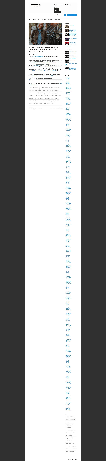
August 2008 (68, 344)
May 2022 (67, 140)
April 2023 (67, 126)
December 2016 (68, 220)
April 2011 (67, 304)
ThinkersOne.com (57, 19)
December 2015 (68, 235)
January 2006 (68, 382)
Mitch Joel (35, 54)
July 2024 (67, 108)
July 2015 (67, 241)
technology (37, 101)
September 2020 (68, 165)
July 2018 (67, 197)
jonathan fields (56, 93)
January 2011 (68, 308)
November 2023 (68, 118)
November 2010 (68, 310)
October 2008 (68, 341)
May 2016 (67, 229)
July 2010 (67, 315)
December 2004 (68, 398)
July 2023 (67, 123)
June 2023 (67, 124)
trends (37, 103)
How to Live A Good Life (40, 64)
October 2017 (68, 208)
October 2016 (68, 223)
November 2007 (68, 355)
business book (51, 87)
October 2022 (68, 134)
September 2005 (68, 387)
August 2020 (68, 166)
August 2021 (68, 151)
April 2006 (67, 378)
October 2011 (68, 297)
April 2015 (67, 245)
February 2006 (68, 381)
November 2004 (68, 399)
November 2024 (68, 103)
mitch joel (49, 98)
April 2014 (67, 260)
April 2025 (67, 97)
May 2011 (67, 303)
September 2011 (68, 298)
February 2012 (68, 292)
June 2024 (67, 109)
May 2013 (67, 273)
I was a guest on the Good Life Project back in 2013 (46, 62)
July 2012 (67, 286)
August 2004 (68, 403)
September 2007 (68, 357)
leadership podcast (51, 95)
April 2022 (67, 141)
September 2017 (68, 209)
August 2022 (68, 136)
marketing (73, 443)
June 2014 (67, 257)
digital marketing (73, 430)
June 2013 (67, 272)
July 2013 (67, 271)
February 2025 (68, 99)
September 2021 (68, 150)
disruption (73, 432)
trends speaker (40, 103)
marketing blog (31, 98)
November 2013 (68, 266)
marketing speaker (42, 98)
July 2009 (67, 330)
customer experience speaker (55, 90)
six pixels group (74, 448)
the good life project (48, 101)
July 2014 (67, 256)
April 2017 (67, 215)
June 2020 (67, 168)
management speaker (68, 440)
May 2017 (67, 214)
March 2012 (68, 291)
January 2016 (68, 234)
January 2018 (68, 204)
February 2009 (68, 336)
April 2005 (67, 393)
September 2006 (68, 372)
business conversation (56, 87)
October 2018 (68, 193)
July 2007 (67, 360)
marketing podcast (36, 98)
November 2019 (68, 177)
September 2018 (68, 194)
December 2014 (68, 250)
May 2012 (67, 288)
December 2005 (68, 383)
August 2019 (68, 181)
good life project (35, 93)
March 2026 (68, 83)
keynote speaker (38, 95)
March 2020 (68, 172)
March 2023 (68, 128)
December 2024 (68, 102)
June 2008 (67, 346)
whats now (52, 103)
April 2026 (67, 82)
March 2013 (68, 276)
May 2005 (67, 392)
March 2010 (68, 320)
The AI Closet (71, 25)
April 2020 (67, 171)
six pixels (70, 448)
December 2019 (68, 176)
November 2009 (68, 325)
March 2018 (68, 202)
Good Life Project (35, 62)
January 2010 (68, 323)
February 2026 (68, 84)
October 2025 (68, 89)
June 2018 (67, 198)
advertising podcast (35, 87)
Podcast (34, 19)
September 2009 (68, 328)
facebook (67, 435)
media (46, 98)
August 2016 (68, 225)
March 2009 (68, 335)
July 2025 (67, 93)
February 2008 (68, 351)
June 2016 (67, 228)
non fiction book (57, 98)
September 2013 (68, 268)
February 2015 (68, 247)
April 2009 (67, 334)
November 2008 (68, 340)
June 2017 (67, 213)
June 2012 (67, 287)
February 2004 (68, 407)
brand (39, 87)
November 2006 (68, 370)
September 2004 (68, 402)
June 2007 (67, 361)
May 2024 (67, 110)
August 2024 (68, 107)
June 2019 (67, 183)
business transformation (68, 422)
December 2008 (68, 339)
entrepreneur (30, 93)
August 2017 (68, 210)
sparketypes (30, 101)
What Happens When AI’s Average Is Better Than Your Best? (72, 30)
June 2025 (67, 94)
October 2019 (68, 178)
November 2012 (68, 281)
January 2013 (68, 278)
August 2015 (68, 240)
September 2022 (68, 135)
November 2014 (68, 251)
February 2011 (68, 307)
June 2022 (67, 139)
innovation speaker (51, 93)
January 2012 (68, 293)
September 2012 (68, 283)
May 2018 (67, 199)
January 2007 (68, 367)
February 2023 (68, 129)
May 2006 (67, 377)
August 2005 (68, 388)
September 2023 (68, 120)
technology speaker (42, 101)
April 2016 (67, 230)
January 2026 (68, 86)
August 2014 (68, 255)
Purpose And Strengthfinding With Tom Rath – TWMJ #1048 (73, 57)
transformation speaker (32, 103)
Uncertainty (47, 64)
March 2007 (68, 365)
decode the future (68, 430)
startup (34, 101)
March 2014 (68, 261)
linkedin (56, 95)
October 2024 (68, 104)
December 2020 (68, 161)
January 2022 (68, 145)
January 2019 (68, 189)
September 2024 (68, 105)
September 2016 (68, 224)
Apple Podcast (32, 75)
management (59, 95)
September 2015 (68, 239)
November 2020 (68, 162)
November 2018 (68, 192)
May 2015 (67, 244)
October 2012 (68, 282)
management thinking (68, 443)
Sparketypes (49, 66)
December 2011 (68, 294)
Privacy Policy (74, 459)
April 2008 (67, 349)
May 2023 (67, 125)
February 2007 (68, 366)
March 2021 (68, 157)
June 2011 (67, 302)
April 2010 (67, 319)
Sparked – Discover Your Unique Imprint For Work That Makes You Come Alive (44, 70)
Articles (39, 19)
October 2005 (68, 386)
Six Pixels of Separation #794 (55, 75)
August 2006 (68, 373)
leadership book (46, 95)
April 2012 (67, 289)
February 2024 (68, 114)
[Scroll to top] (104, 459)
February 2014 (68, 262)
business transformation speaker (33, 90)
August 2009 (68, 329)
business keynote (72, 419)
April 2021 (67, 156)
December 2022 (68, 131)
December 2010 (68, 309)
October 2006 (68, 371)
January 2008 (68, 352)
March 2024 (68, 113)
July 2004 (67, 404)
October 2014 (68, 252)
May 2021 (67, 155)
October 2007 (68, 356)
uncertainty (45, 103)
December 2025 (68, 87)
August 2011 (68, 299)
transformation (53, 101)
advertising (30, 87)
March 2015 (68, 246)
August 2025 (68, 92)
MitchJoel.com (50, 19)
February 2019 (68, 188)
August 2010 (68, 314)
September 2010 (68, 313)
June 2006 (67, 376)
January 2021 (68, 160)
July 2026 (67, 78)
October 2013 (68, 267)
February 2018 (68, 203)
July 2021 (67, 152)
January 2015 (68, 249)
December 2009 (68, 324)
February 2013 (68, 277)
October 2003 (68, 409)
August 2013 (68, 270)
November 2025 (68, 88)
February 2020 (68, 173)
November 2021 (68, 147)
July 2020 (67, 167)
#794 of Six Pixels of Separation (37, 56)
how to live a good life (41, 93)
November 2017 (68, 207)
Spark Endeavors (37, 65)
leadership (42, 95)
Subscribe (44, 19)
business (43, 87)
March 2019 (68, 187)
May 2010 (67, 318)
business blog (46, 87)
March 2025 (68, 98)
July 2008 (67, 345)
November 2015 (68, 236)
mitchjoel (52, 98)
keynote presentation (31, 95)
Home (30, 19)
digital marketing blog (68, 432)
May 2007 (67, 362)
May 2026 (67, 81)
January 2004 (68, 408)
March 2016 (68, 231)
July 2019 (67, 182)
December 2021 (68, 146)
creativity (39, 90)
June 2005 (67, 391)
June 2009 (67, 331)
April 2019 (67, 186)
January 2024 (68, 115)
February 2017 (68, 218)
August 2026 (68, 77)
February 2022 (68, 144)
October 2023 (68, 119)
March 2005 (68, 394)
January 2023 (68, 130)
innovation (46, 93)
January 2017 (68, 219)
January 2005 (68, 397)
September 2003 (68, 410)
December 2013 (68, 265)
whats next (48, 103)
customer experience (48, 90)
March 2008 (68, 350)
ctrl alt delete (43, 90)
